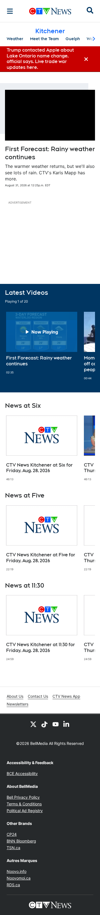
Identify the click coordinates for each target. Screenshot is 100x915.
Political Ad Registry (25, 810)
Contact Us (38, 696)
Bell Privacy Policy (23, 797)
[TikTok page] (44, 724)
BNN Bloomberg (21, 841)
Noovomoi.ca (19, 878)
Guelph (73, 39)
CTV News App (66, 696)
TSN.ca (13, 847)
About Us (15, 696)
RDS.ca (13, 884)
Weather (15, 39)
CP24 (12, 834)
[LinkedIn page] (66, 724)
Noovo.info (16, 871)
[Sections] (10, 11)
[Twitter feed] (33, 724)
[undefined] (41, 343)
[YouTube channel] (55, 724)
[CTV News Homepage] (50, 11)
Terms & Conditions (24, 803)
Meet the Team (44, 39)
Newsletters (17, 704)
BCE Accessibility (22, 773)
